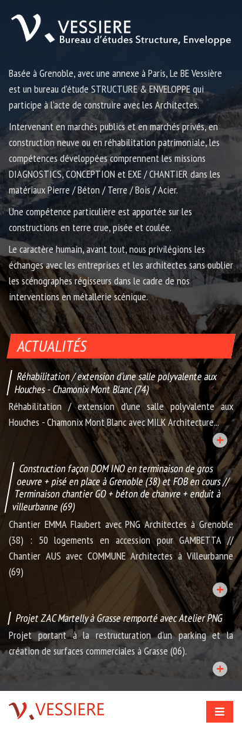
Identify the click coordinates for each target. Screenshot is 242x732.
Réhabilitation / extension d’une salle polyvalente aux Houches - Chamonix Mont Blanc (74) (116, 383)
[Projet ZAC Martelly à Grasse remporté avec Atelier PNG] (220, 669)
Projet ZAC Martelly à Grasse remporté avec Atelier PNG (119, 618)
